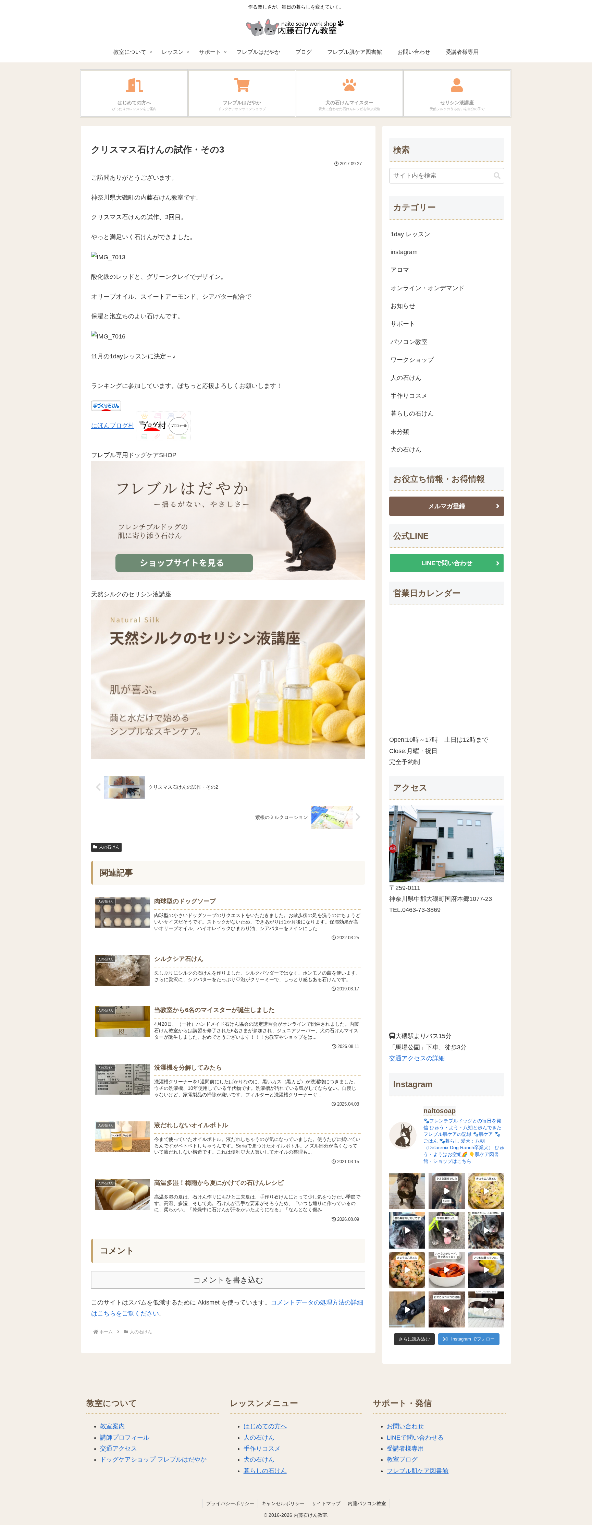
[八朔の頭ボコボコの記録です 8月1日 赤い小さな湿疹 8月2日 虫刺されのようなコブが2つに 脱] (447, 1191)
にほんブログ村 (112, 425)
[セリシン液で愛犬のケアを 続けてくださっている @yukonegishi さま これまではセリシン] (486, 1270)
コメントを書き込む (228, 1280)
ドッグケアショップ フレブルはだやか (153, 1459)
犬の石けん (259, 1459)
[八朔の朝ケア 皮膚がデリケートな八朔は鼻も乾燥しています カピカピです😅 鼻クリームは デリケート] (407, 1230)
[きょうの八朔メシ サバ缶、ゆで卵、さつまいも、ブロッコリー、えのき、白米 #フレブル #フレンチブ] (486, 1191)
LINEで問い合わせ (446, 563)
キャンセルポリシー (283, 1503)
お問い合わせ (405, 1426)
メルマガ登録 (446, 506)
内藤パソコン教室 (367, 1503)
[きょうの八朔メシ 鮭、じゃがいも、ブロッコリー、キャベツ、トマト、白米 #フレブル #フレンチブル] (407, 1270)
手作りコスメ (262, 1448)
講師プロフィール (124, 1437)
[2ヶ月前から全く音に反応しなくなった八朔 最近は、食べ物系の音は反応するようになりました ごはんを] (486, 1309)
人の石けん (109, 847)
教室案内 (112, 1426)
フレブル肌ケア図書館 (417, 1470)
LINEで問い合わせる (415, 1437)
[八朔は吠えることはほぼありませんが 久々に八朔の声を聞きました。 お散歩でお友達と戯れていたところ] (407, 1191)
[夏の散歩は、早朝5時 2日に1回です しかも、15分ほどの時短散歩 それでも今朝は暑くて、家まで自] (447, 1230)
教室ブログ (402, 1459)
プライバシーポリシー (230, 1503)
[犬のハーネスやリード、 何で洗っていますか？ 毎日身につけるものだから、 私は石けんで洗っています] (447, 1270)
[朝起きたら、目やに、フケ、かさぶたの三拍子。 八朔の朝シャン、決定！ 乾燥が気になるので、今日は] (486, 1230)
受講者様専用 (405, 1448)
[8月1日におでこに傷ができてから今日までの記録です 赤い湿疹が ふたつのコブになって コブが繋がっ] (447, 1309)
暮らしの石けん (265, 1470)
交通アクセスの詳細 (417, 1058)
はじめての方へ (265, 1426)
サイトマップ (326, 1503)
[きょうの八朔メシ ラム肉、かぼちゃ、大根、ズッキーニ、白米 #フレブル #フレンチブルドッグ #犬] (407, 1309)
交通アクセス (118, 1448)
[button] (497, 176)
